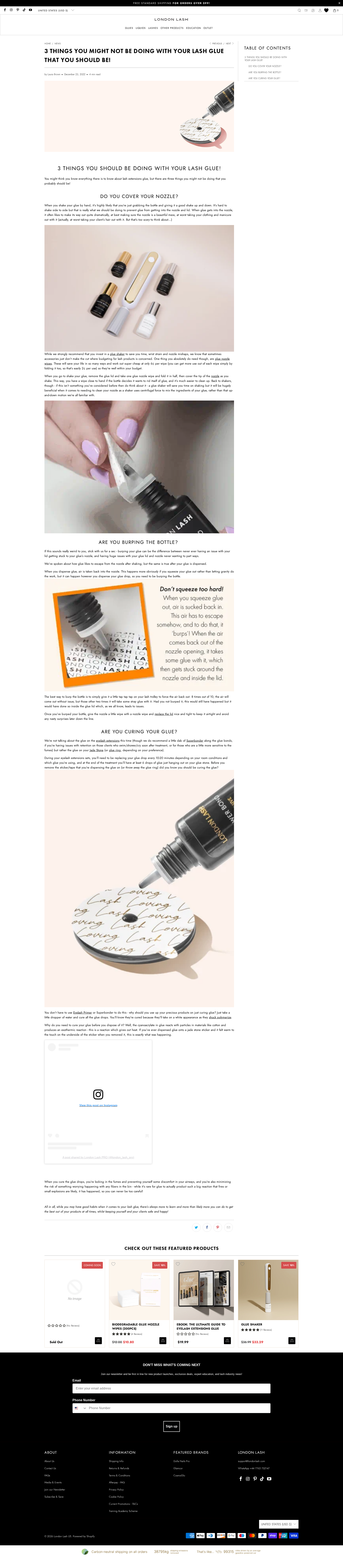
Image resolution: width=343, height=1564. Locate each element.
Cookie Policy (116, 1497)
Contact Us (50, 1468)
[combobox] (80, 1408)
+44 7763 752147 (260, 1468)
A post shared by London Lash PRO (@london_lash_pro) (98, 1157)
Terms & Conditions (119, 1475)
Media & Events (53, 1482)
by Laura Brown (52, 74)
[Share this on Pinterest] (217, 1227)
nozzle (215, 376)
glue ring (115, 750)
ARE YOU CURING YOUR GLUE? (264, 78)
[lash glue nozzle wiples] (139, 532)
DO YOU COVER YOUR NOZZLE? (265, 66)
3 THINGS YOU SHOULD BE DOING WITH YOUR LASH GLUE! (266, 59)
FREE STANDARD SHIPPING (171, 3)
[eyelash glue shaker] (139, 288)
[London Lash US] (171, 19)
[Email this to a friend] (228, 1227)
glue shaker (117, 354)
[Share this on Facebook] (207, 1227)
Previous (217, 43)
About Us (49, 1461)
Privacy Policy (116, 1489)
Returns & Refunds (119, 1468)
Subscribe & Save (54, 1497)
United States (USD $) (53, 10)
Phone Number (83, 1400)
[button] (129, 28)
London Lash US (62, 1536)
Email (76, 1380)
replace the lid (164, 714)
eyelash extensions (107, 740)
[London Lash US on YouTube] (30, 10)
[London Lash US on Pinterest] (17, 10)
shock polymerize (220, 1017)
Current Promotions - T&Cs (123, 1504)
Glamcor (178, 1468)
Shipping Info (116, 1461)
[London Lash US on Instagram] (11, 10)
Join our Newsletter (54, 1489)
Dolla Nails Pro (181, 1461)
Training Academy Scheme (123, 1511)
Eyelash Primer (82, 1012)
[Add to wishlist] (113, 1264)
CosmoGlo (179, 1475)
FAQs (47, 1475)
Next (228, 43)
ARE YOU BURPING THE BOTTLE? (265, 72)
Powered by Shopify (84, 1536)
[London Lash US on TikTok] (24, 10)
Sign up (171, 1426)
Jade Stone (96, 750)
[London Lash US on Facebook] (4, 10)
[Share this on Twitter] (196, 1227)
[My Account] (320, 10)
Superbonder (194, 740)
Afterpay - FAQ (117, 1482)
